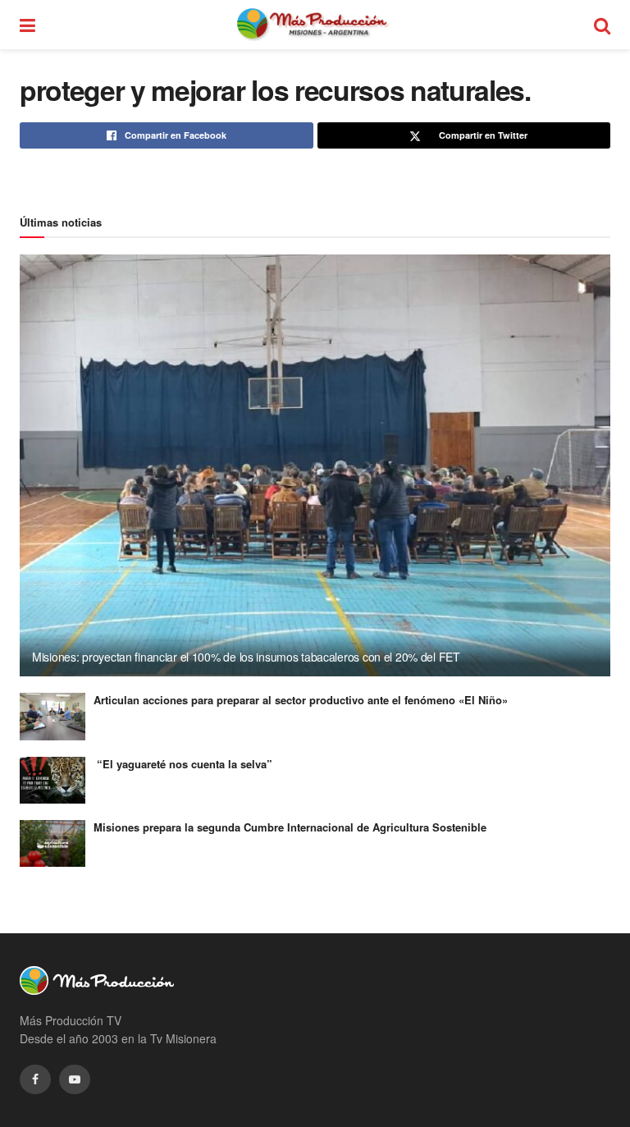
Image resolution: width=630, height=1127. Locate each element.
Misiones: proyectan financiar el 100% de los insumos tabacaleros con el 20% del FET (246, 656)
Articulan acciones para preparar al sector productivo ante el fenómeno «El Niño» (301, 700)
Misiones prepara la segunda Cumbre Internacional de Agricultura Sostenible (290, 827)
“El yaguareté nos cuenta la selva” (183, 764)
